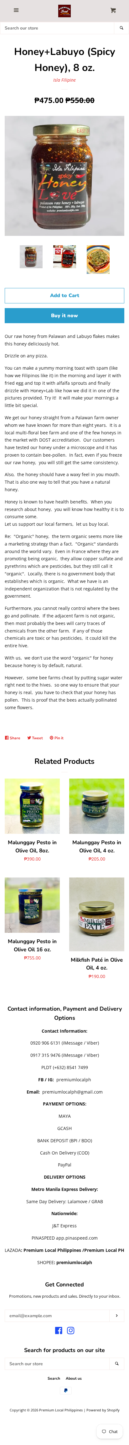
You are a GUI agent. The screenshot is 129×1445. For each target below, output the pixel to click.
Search (54, 1378)
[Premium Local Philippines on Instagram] (71, 1332)
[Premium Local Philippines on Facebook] (59, 1332)
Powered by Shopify (103, 1410)
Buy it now (64, 315)
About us (74, 1378)
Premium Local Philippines (61, 1410)
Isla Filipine (64, 80)
